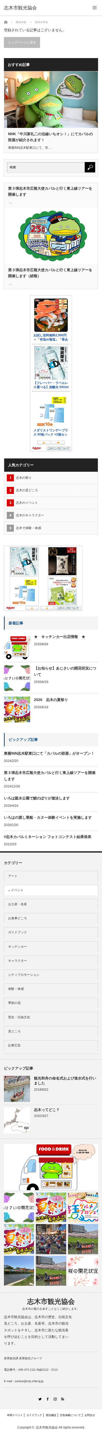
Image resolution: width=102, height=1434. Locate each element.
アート (13, 876)
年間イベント (15, 1415)
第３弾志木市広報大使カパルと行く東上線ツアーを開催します (50, 191)
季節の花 (14, 1003)
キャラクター (17, 961)
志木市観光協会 (20, 7)
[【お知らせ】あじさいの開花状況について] (19, 1207)
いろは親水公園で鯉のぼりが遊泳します (37, 798)
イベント (17, 890)
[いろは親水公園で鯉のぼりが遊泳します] (19, 1271)
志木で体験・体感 (28, 528)
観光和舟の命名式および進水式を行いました (65, 1080)
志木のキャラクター (30, 515)
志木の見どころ (27, 490)
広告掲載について (70, 1415)
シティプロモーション (23, 975)
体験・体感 (16, 989)
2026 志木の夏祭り (51, 700)
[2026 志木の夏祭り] (51, 1207)
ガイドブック (17, 932)
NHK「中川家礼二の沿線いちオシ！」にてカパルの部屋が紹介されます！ (50, 137)
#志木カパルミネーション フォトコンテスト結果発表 (47, 837)
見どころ (14, 1031)
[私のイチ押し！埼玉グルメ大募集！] (83, 1207)
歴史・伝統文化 (19, 1017)
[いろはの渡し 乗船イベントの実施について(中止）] (83, 1239)
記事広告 (14, 1045)
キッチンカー (17, 946)
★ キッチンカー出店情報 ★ (59, 637)
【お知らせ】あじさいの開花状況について (65, 671)
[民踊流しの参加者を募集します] (51, 1239)
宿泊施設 (51, 1415)
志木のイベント (27, 503)
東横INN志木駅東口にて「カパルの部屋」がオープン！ (49, 753)
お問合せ (89, 1415)
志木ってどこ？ (47, 1110)
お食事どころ (17, 918)
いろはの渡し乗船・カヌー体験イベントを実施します (48, 817)
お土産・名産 (17, 904)
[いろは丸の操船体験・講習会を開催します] (51, 1271)
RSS (62, 1399)
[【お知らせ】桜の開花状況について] (83, 1271)
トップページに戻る (22, 42)
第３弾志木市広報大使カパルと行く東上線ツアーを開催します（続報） (50, 273)
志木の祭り (24, 478)
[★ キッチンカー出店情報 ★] (51, 1167)
